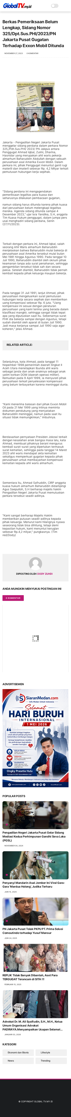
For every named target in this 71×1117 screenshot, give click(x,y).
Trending (45, 1060)
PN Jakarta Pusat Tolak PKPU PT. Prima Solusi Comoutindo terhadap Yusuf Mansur (32, 931)
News (11, 1060)
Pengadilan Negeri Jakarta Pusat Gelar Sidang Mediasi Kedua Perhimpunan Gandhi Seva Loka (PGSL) (34, 836)
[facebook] (5, 546)
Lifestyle (45, 1052)
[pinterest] (25, 546)
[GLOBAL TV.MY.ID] (17, 7)
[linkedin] (32, 546)
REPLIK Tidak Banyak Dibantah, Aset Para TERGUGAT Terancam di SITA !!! (30, 977)
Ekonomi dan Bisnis (18, 1052)
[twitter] (12, 546)
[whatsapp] (18, 546)
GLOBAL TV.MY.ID (43, 1101)
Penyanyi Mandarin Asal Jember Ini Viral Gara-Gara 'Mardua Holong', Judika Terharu (33, 884)
